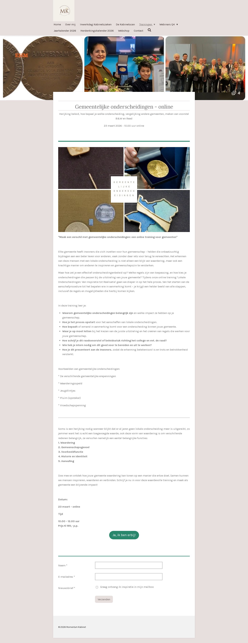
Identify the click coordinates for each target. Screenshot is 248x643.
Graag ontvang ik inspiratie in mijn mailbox (127, 586)
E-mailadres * (66, 576)
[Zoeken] (149, 30)
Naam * (62, 565)
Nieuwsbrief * (66, 588)
